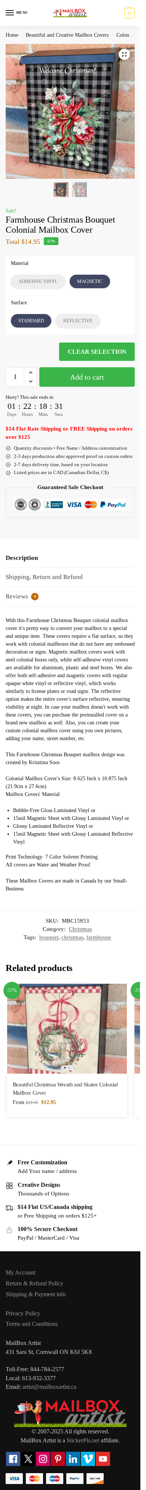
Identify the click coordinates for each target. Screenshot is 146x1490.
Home (12, 35)
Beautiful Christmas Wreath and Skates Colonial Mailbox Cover (65, 1089)
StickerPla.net (83, 1440)
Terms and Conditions (32, 1324)
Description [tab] (22, 557)
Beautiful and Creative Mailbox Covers (67, 35)
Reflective (77, 320)
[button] (128, 13)
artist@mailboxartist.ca (49, 1387)
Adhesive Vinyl (38, 281)
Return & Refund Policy (34, 1283)
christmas (72, 937)
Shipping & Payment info (36, 1294)
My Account (20, 1272)
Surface (19, 302)
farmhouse (98, 937)
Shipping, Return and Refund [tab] (44, 576)
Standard (31, 320)
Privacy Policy (23, 1313)
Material (19, 263)
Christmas (80, 929)
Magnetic (90, 281)
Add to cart (87, 377)
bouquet (48, 937)
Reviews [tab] (21, 596)
